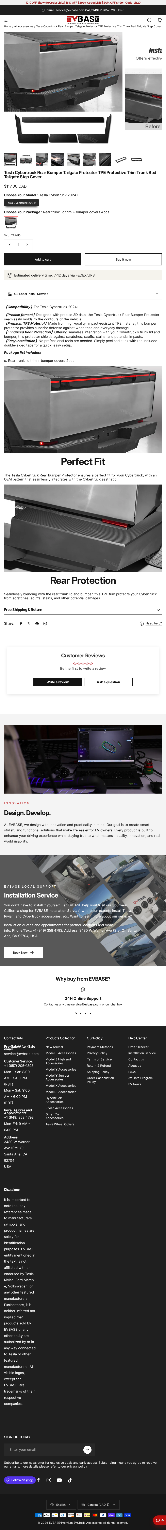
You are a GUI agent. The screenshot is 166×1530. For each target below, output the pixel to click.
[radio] (21, 203)
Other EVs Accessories (55, 1116)
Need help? (154, 623)
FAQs (132, 1072)
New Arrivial (54, 1047)
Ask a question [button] (108, 682)
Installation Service (142, 1053)
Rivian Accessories (59, 1108)
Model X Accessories (61, 1086)
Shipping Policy (98, 1072)
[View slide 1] (75, 1013)
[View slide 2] (80, 1013)
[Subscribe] (87, 1450)
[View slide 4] (90, 1013)
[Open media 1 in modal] (115, 39)
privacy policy (77, 1466)
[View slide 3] (85, 1013)
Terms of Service (99, 1059)
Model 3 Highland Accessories (58, 1061)
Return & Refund (99, 1066)
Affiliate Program (140, 1078)
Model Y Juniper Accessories (57, 1077)
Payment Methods (100, 1047)
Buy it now (123, 259)
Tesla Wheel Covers (60, 1124)
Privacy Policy (97, 1053)
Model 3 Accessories (61, 1053)
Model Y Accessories (61, 1069)
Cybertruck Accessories (55, 1100)
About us (134, 1066)
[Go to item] (10, 159)
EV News (134, 1084)
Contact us (136, 1059)
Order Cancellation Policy (100, 1080)
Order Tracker (138, 1047)
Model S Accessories (61, 1092)
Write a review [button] (58, 682)
